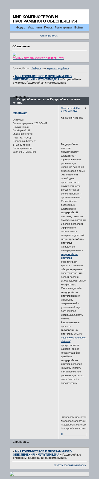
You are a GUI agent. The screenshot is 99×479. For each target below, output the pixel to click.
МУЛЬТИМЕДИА (48, 79)
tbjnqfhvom (20, 113)
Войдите (36, 68)
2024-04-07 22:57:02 (70, 109)
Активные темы (49, 35)
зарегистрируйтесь (58, 68)
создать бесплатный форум (70, 465)
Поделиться (67, 108)
